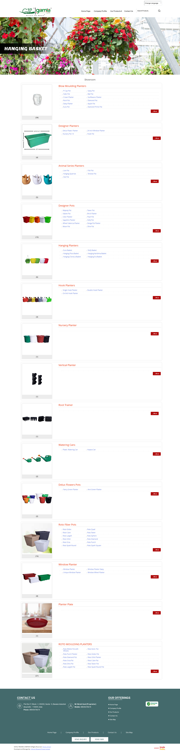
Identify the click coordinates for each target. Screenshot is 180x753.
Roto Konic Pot (93, 649)
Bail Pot (90, 94)
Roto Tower (91, 532)
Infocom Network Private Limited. (40, 749)
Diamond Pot (92, 100)
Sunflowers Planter (94, 97)
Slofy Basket (92, 250)
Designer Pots (66, 205)
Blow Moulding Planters (72, 86)
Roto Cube (67, 532)
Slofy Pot (90, 220)
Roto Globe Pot (93, 654)
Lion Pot (66, 170)
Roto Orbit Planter (94, 657)
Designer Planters (69, 126)
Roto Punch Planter (70, 654)
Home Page (85, 11)
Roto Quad (91, 529)
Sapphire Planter (69, 220)
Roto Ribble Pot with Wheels (70, 650)
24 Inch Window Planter (96, 130)
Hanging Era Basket (95, 257)
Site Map (113, 720)
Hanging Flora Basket (71, 253)
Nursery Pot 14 (68, 134)
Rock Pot (66, 100)
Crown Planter (68, 97)
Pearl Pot (90, 217)
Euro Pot (66, 107)
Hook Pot (90, 134)
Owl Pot (66, 177)
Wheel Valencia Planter (71, 223)
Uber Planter (67, 217)
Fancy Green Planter (70, 489)
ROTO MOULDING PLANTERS (75, 644)
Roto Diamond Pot (70, 657)
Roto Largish (67, 536)
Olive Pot (90, 226)
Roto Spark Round (69, 545)
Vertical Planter (67, 365)
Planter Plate (66, 604)
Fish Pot (90, 170)
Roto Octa (66, 542)
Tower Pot (90, 210)
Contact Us (128, 11)
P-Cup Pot (67, 91)
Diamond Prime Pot (95, 107)
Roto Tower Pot (93, 664)
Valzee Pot (66, 213)
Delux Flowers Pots (70, 484)
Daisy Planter (68, 103)
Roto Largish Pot (69, 667)
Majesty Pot (67, 210)
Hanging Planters (68, 245)
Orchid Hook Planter (70, 293)
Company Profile (100, 11)
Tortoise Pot (92, 174)
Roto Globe (67, 529)
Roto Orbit (67, 539)
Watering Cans (67, 444)
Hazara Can (91, 449)
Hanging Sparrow (69, 174)
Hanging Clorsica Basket (72, 257)
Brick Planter (92, 213)
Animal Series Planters (71, 165)
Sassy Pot (91, 91)
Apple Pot (91, 103)
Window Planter (68, 564)
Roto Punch (91, 542)
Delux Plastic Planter (70, 130)
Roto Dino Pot (68, 664)
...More (154, 111)
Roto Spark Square (94, 545)
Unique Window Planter (72, 572)
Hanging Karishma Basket (97, 253)
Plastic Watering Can (70, 449)
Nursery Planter (68, 325)
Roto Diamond (92, 539)
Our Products (115, 11)
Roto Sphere (92, 536)
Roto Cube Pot (93, 660)
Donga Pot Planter (93, 223)
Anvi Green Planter (95, 489)
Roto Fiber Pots (67, 524)
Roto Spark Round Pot (96, 667)
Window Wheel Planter (96, 572)
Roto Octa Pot (68, 660)
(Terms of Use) (46, 747)
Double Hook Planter (95, 290)
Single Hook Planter (70, 290)
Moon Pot (66, 226)
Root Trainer (66, 405)
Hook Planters (67, 285)
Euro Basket (67, 250)
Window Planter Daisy (96, 569)
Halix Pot (66, 94)
